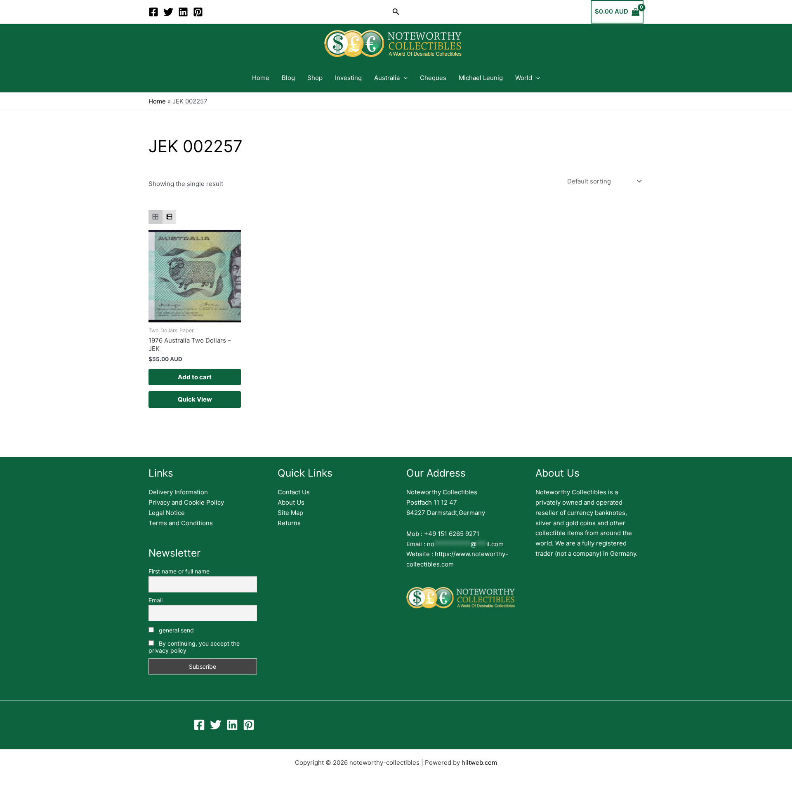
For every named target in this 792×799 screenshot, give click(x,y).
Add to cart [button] (195, 377)
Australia (387, 78)
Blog (288, 78)
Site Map (290, 513)
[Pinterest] (198, 12)
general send (175, 630)
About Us (291, 502)
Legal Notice (166, 513)
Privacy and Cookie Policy (186, 502)
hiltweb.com (479, 762)
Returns (289, 523)
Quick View (195, 399)
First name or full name (179, 571)
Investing (348, 78)
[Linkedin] (183, 12)
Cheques (433, 78)
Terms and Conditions (180, 523)
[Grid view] (155, 217)
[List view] (170, 217)
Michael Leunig (481, 78)
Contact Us (294, 492)
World (523, 78)
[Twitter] (168, 12)
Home (260, 78)
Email (155, 600)
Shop (315, 78)
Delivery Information (178, 492)
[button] (396, 12)
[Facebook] (153, 12)
